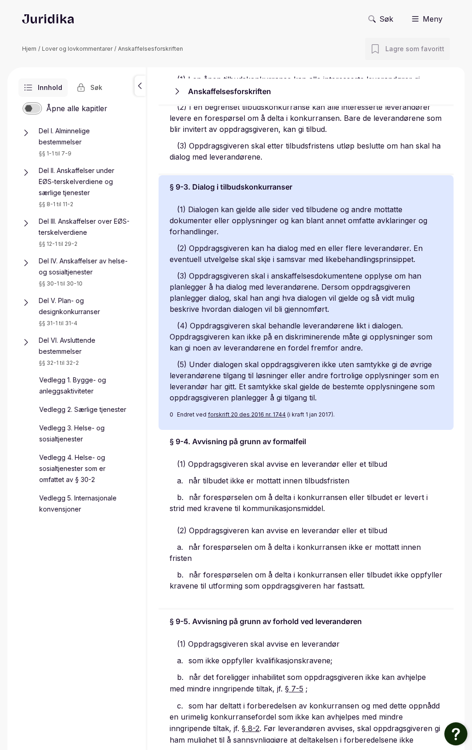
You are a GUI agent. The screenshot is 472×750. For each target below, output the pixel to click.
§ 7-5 (294, 688)
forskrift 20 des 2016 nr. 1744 (247, 414)
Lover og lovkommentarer (77, 48)
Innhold (50, 87)
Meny (432, 19)
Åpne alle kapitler (76, 108)
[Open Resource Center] (455, 733)
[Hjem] (48, 19)
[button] (140, 86)
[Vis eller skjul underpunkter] (25, 132)
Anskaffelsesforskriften (150, 48)
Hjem (29, 48)
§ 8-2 (251, 728)
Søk (386, 19)
